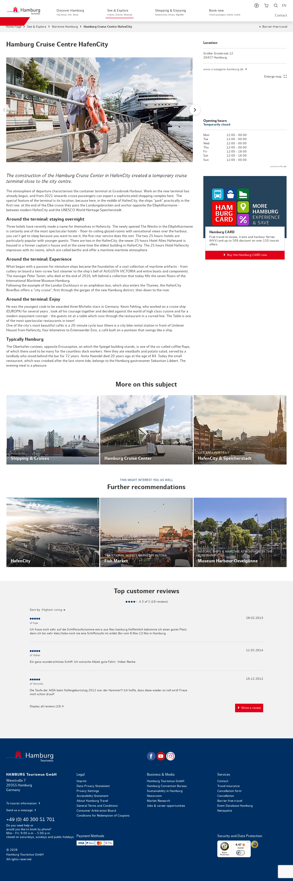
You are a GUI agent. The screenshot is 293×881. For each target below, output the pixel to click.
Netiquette (224, 810)
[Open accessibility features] (256, 6)
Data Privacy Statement (93, 786)
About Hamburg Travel (92, 800)
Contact (281, 15)
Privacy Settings (88, 791)
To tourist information (22, 803)
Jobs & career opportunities (166, 805)
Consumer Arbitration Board (96, 810)
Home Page (13, 26)
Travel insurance (228, 786)
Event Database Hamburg (235, 805)
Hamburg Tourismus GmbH (165, 781)
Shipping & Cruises (52, 429)
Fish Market (146, 532)
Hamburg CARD (245, 218)
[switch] (240, 852)
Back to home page (76, 756)
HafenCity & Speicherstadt (240, 429)
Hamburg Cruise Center (146, 429)
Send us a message (19, 810)
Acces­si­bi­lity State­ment (93, 795)
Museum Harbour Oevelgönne (240, 532)
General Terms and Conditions (97, 805)
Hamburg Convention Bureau (167, 786)
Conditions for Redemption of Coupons (103, 815)
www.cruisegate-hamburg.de (223, 69)
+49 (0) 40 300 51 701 (30, 819)
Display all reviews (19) (45, 706)
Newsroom (154, 795)
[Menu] (248, 843)
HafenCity (52, 532)
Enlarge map (272, 76)
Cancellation (225, 795)
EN (284, 5)
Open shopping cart (266, 6)
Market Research (158, 800)
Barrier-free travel (274, 26)
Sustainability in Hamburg (165, 791)
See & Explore (36, 26)
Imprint (82, 781)
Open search (276, 6)
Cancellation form (229, 791)
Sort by (35, 609)
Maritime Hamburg (65, 26)
